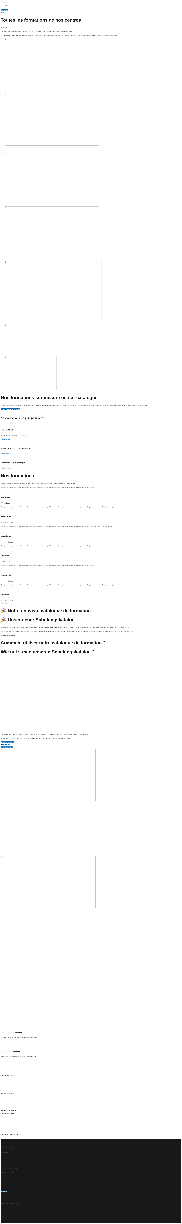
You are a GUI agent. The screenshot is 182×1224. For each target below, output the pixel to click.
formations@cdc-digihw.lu (8, 1110)
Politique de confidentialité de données (12, 1211)
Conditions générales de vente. (10, 1207)
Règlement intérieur (7, 1195)
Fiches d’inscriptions (7, 1199)
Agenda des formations (10, 1051)
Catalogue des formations (11, 1032)
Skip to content (5, 2)
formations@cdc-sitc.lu (7, 1113)
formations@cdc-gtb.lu (7, 1075)
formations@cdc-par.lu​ (7, 1093)
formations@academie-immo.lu (10, 1134)
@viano (7, 503)
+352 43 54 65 (5, 1156)
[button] (4, 10)
